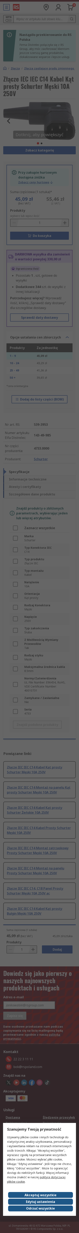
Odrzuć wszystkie (40, 1208)
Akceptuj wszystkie (41, 1195)
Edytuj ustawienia (40, 1201)
